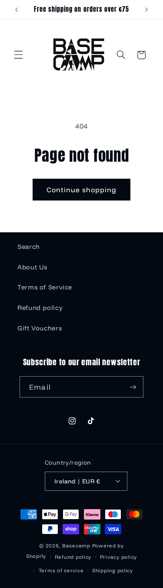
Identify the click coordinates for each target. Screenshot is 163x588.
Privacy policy (118, 557)
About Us (32, 267)
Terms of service (61, 570)
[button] (18, 55)
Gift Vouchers (39, 328)
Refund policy (40, 307)
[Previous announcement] (16, 9)
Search (28, 246)
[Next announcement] (146, 9)
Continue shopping (82, 189)
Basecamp (76, 545)
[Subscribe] (133, 387)
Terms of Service (44, 287)
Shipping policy (112, 570)
